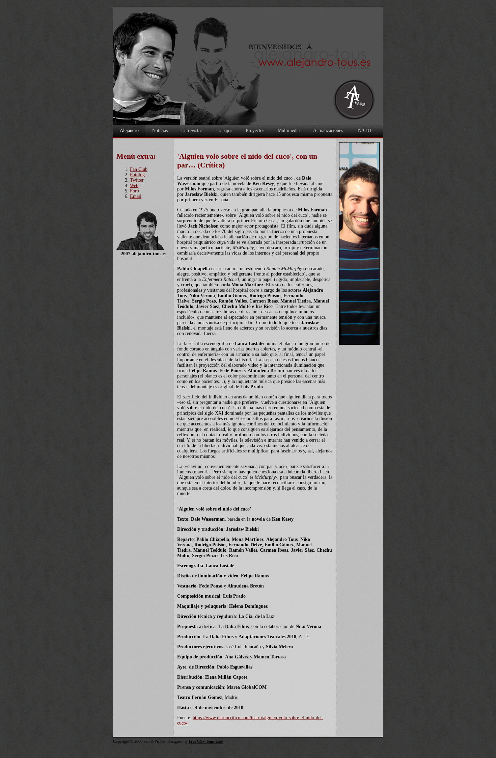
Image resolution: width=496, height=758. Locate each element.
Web (134, 185)
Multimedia (289, 130)
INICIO (363, 130)
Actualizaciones (328, 130)
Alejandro (129, 130)
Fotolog (137, 174)
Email (135, 196)
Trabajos (224, 130)
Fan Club (138, 169)
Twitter (137, 180)
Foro (134, 190)
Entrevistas (191, 130)
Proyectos (255, 130)
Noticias (160, 130)
